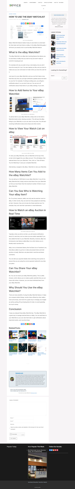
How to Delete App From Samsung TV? (18, 390)
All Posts (43, 5)
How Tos (56, 2)
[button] (43, 8)
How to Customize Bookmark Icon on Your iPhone (60, 56)
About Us (31, 482)
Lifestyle (40, 2)
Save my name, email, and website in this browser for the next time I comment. (27, 428)
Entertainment (33, 2)
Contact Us (45, 482)
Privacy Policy (36, 482)
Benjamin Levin (19, 373)
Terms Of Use (41, 482)
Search (52, 75)
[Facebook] (22, 24)
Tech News (61, 2)
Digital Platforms (48, 2)
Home (29, 482)
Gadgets (26, 2)
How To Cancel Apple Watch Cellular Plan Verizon (60, 37)
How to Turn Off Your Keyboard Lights (18, 389)
